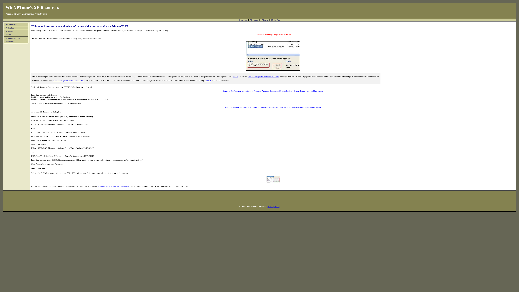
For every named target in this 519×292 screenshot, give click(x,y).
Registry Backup (11, 24)
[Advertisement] (16, 85)
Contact (8, 35)
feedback (208, 80)
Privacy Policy (274, 206)
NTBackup (9, 31)
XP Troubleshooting (13, 38)
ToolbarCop (10, 28)
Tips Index (254, 20)
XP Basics (264, 20)
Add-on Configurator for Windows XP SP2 (263, 77)
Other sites (10, 41)
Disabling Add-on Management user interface (114, 186)
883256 (235, 77)
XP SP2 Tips (275, 20)
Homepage (243, 20)
